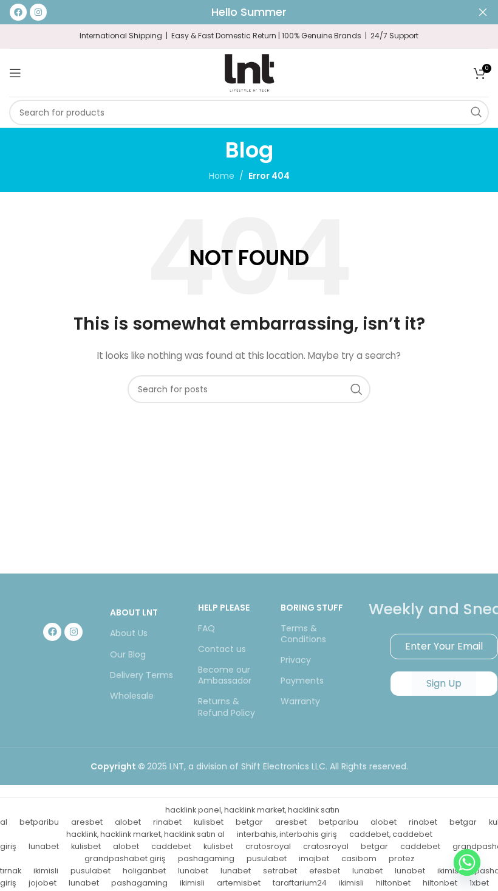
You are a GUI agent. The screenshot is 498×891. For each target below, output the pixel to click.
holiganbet (144, 870)
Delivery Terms (141, 675)
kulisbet (208, 822)
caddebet (171, 846)
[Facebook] (52, 632)
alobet (128, 822)
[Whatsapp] (467, 862)
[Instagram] (73, 632)
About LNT (134, 612)
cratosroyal (268, 846)
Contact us (222, 649)
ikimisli (45, 870)
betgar (249, 822)
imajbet (314, 858)
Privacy (296, 660)
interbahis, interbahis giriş (287, 834)
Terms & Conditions (303, 633)
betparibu (39, 822)
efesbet (324, 870)
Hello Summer (249, 11)
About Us (129, 633)
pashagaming (206, 858)
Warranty (300, 701)
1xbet (479, 883)
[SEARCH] (476, 112)
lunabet (44, 846)
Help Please (224, 608)
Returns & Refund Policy (226, 706)
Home (221, 176)
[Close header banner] (483, 12)
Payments (302, 680)
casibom (359, 858)
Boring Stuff (312, 608)
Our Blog (128, 654)
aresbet (87, 822)
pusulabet (267, 858)
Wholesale (132, 696)
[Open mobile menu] (15, 73)
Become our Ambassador (224, 675)
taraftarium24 (300, 883)
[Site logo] (249, 72)
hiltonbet (393, 883)
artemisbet (239, 883)
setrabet (280, 870)
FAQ (206, 628)
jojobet (42, 883)
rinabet (167, 822)
